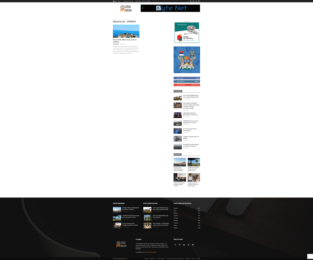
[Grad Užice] (187, 59)
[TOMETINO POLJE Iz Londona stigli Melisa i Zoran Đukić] (178, 123)
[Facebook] (188, 1)
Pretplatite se (195, 84)
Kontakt (148, 1)
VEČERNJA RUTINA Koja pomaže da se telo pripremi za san (193, 169)
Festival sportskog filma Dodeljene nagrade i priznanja (179, 184)
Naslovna (115, 19)
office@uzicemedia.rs (151, 252)
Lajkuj (197, 78)
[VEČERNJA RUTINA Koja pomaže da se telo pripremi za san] (194, 162)
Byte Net (125, 258)
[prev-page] (175, 189)
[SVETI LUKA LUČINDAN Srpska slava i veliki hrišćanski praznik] (178, 97)
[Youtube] (199, 1)
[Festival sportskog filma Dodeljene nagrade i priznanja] (180, 177)
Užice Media (116, 44)
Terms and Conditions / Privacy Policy (175, 258)
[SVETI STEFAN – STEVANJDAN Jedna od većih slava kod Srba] (147, 225)
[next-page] (177, 189)
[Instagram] (191, 1)
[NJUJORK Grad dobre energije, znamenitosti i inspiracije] (178, 146)
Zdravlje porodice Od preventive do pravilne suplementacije (193, 184)
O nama (143, 1)
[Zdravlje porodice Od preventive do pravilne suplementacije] (194, 177)
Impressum (152, 258)
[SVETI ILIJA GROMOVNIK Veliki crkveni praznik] (147, 218)
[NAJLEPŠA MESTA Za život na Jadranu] (126, 31)
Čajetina (175, 180)
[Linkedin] (193, 1)
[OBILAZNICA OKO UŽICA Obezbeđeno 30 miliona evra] (178, 115)
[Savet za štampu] (187, 32)
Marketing (138, 1)
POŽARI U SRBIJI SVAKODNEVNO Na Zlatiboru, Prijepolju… (178, 169)
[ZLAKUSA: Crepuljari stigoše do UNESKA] (178, 139)
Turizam (115, 37)
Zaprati (197, 81)
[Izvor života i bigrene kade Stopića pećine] (178, 131)
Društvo (175, 165)
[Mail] (196, 1)
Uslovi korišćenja (161, 258)
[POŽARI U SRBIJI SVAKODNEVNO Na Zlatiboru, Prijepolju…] (180, 162)
